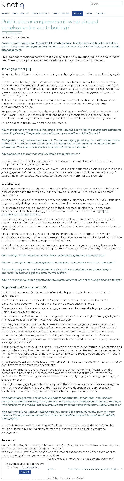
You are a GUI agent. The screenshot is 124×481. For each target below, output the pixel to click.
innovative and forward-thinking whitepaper (44, 43)
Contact (101, 13)
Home (5, 13)
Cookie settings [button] (30, 467)
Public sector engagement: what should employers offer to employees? (95, 469)
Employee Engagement (11, 33)
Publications (61, 13)
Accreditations (67, 478)
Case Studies (40, 13)
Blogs (78, 13)
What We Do (20, 13)
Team (88, 13)
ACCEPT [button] (25, 472)
